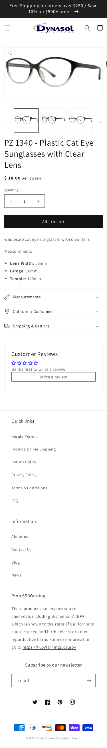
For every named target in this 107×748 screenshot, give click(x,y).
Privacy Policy (23, 474)
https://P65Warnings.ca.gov (49, 647)
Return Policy (23, 461)
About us (19, 536)
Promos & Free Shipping (33, 449)
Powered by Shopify (68, 737)
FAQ (15, 500)
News (16, 575)
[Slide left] (6, 122)
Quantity (11, 189)
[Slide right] (100, 122)
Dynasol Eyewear (46, 737)
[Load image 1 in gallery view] (26, 120)
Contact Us (21, 549)
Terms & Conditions (29, 487)
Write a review (53, 377)
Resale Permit (24, 436)
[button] (7, 28)
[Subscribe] (89, 680)
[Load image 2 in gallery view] (53, 120)
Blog (15, 562)
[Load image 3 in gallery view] (80, 120)
